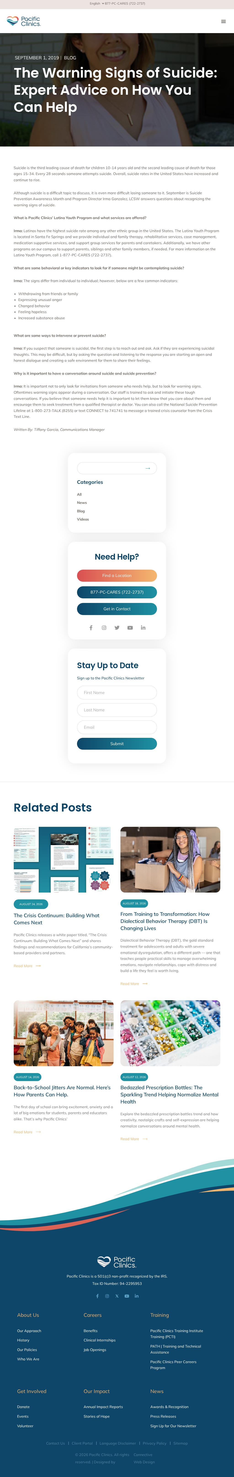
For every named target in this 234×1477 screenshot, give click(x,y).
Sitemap (180, 1443)
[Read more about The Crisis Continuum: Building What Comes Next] (64, 860)
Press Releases (163, 1416)
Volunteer (25, 1426)
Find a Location (117, 575)
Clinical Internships (100, 1340)
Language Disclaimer (118, 1443)
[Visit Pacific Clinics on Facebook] (90, 627)
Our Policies (27, 1349)
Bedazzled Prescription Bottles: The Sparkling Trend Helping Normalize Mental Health (169, 1094)
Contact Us (55, 1443)
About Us (28, 1315)
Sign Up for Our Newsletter (173, 1426)
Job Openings (95, 1349)
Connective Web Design (144, 1458)
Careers (93, 1315)
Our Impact (97, 1391)
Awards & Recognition (169, 1406)
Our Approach (29, 1330)
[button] (223, 21)
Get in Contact (117, 608)
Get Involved (31, 1391)
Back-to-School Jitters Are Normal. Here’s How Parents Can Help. (62, 1091)
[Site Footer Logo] (117, 1262)
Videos (83, 519)
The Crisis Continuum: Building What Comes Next (56, 919)
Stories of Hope (97, 1416)
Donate (23, 1406)
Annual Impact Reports (103, 1406)
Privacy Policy (155, 1443)
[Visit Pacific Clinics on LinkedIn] (143, 627)
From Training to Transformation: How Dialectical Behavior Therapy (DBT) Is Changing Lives (165, 921)
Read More (23, 966)
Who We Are (28, 1359)
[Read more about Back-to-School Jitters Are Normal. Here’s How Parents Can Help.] (64, 1033)
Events (23, 1416)
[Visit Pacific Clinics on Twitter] (117, 627)
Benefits (91, 1330)
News (82, 502)
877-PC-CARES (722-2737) (125, 3)
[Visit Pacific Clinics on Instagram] (103, 627)
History (23, 1340)
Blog (70, 57)
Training (159, 1315)
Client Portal (82, 1443)
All (79, 494)
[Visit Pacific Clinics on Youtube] (130, 627)
